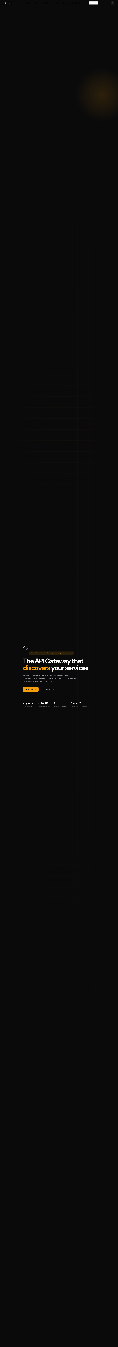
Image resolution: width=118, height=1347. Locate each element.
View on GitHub (50, 689)
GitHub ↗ (94, 3)
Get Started (32, 689)
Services (66, 3)
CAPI (9, 3)
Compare (57, 3)
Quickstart (76, 3)
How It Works (27, 3)
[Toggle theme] (112, 3)
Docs (84, 3)
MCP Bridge (48, 3)
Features (38, 3)
